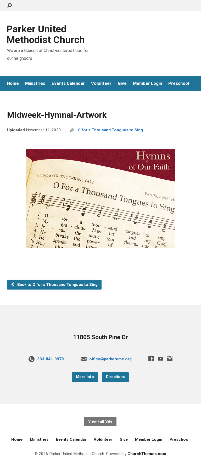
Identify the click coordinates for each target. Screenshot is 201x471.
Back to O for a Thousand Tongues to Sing (57, 284)
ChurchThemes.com (146, 453)
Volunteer (101, 83)
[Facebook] (151, 358)
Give (122, 83)
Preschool (178, 83)
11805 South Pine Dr (100, 337)
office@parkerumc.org (110, 359)
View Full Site (100, 421)
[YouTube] (160, 358)
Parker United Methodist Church (46, 34)
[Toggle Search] (9, 5)
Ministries (35, 83)
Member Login (147, 83)
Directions (115, 377)
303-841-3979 (50, 359)
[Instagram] (169, 358)
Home (13, 83)
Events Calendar (68, 83)
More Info (85, 377)
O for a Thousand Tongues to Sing (110, 130)
